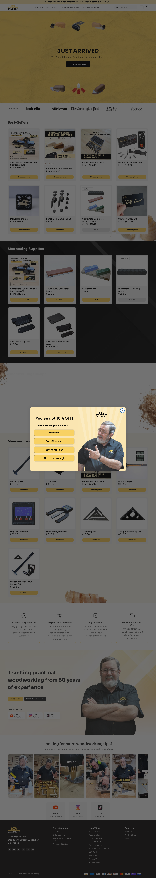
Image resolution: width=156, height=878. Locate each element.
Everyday (54, 432)
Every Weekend (54, 441)
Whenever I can (54, 449)
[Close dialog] (122, 410)
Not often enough (54, 458)
